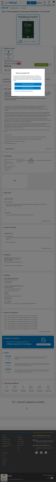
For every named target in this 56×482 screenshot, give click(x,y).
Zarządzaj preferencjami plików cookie (24, 91)
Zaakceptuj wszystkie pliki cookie (28, 84)
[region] (28, 82)
